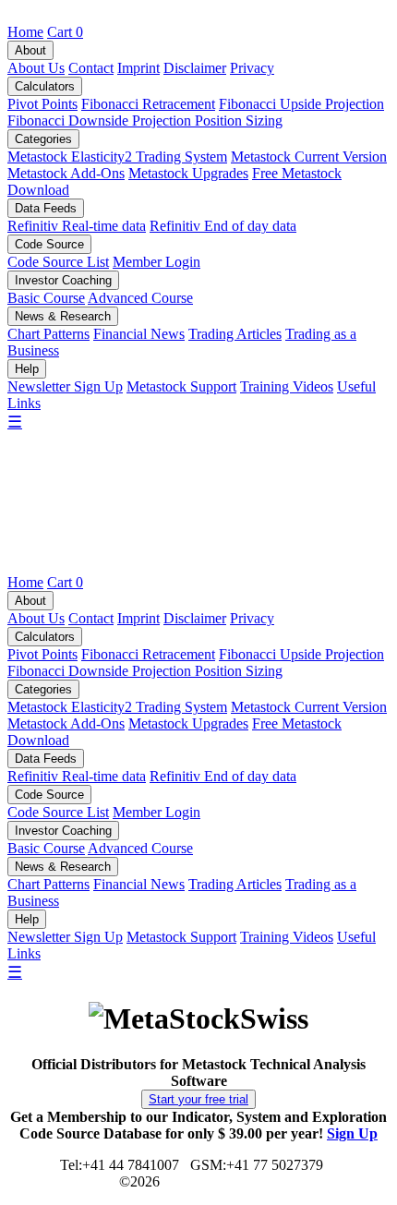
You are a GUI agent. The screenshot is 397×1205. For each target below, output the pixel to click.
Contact (91, 68)
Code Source (49, 244)
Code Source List (58, 262)
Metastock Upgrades (188, 173)
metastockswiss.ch (215, 1181)
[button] (198, 1099)
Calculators (45, 86)
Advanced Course (140, 298)
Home (25, 32)
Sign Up (352, 1133)
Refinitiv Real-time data (76, 226)
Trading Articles (235, 334)
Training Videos (286, 386)
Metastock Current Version (309, 156)
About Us (36, 68)
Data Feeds (46, 208)
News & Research (63, 316)
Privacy (252, 68)
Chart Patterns (48, 334)
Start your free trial (198, 1099)
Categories (43, 139)
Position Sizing (239, 120)
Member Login (156, 262)
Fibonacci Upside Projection (301, 104)
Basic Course (46, 298)
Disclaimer (194, 68)
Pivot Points (42, 104)
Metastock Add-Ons (66, 173)
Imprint (138, 68)
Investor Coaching (63, 280)
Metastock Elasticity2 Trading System (117, 156)
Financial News (139, 334)
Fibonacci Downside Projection (101, 120)
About (30, 50)
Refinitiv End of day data (223, 226)
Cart (65, 32)
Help (27, 369)
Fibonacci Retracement (148, 104)
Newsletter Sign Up (65, 386)
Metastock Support (181, 386)
